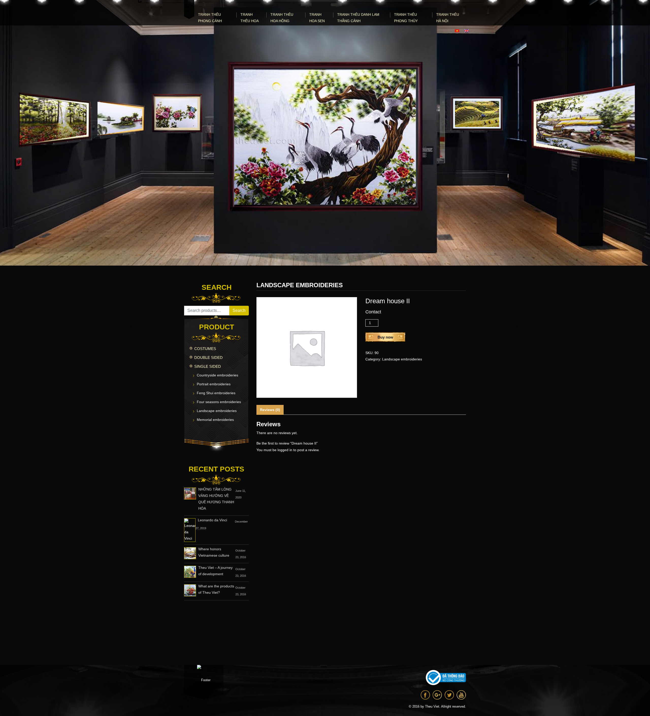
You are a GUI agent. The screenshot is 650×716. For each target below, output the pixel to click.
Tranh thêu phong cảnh (210, 17)
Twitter (449, 694)
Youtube (461, 694)
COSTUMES (205, 348)
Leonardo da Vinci (212, 520)
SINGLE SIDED (207, 366)
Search (239, 310)
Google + (437, 694)
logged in (285, 450)
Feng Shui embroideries (216, 393)
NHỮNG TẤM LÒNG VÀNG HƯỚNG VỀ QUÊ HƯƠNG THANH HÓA (216, 498)
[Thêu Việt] (189, 9)
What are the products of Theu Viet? (216, 589)
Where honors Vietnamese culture (213, 552)
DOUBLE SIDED (208, 357)
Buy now (385, 337)
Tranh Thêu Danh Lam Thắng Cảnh (358, 17)
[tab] (270, 410)
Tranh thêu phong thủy (406, 17)
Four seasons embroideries (219, 402)
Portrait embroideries (214, 384)
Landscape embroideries (217, 411)
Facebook (425, 694)
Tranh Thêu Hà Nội (447, 17)
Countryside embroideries (217, 375)
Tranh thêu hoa (249, 17)
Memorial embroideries (215, 420)
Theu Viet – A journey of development (215, 571)
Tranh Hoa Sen (317, 17)
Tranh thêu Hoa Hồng (281, 17)
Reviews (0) (270, 410)
